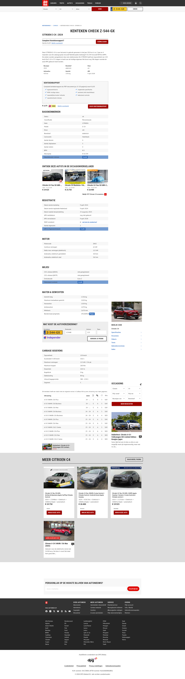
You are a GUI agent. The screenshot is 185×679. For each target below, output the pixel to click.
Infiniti (66, 637)
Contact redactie (95, 607)
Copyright (76, 610)
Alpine (47, 623)
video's (113, 339)
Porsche (105, 637)
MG (85, 644)
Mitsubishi (106, 623)
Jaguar (66, 640)
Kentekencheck (46, 25)
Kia (65, 644)
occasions (115, 336)
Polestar (105, 635)
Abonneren (77, 605)
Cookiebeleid (69, 666)
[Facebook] (47, 611)
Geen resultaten (127, 404)
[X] (55, 611)
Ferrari (66, 626)
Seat (123, 621)
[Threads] (63, 611)
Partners (127, 613)
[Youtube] (70, 611)
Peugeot (105, 633)
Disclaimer (76, 613)
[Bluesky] (59, 611)
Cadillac (48, 635)
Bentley (47, 630)
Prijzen (92, 314)
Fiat (65, 628)
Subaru (124, 628)
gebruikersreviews (118, 346)
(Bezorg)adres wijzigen (115, 610)
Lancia (86, 623)
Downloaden (102, 42)
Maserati (86, 635)
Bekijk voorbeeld (57, 43)
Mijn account (129, 605)
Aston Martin (49, 626)
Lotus (85, 630)
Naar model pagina (134, 459)
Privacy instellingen (95, 666)
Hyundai (67, 635)
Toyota (124, 635)
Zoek (100, 9)
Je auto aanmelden (96, 613)
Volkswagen (126, 637)
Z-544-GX (55, 25)
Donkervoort (68, 621)
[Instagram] (51, 611)
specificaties (116, 332)
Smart (124, 626)
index (113, 349)
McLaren (86, 640)
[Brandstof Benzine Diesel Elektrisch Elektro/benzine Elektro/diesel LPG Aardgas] (134, 399)
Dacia (47, 644)
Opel (104, 630)
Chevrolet (48, 637)
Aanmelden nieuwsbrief (98, 605)
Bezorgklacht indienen (115, 607)
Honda (66, 633)
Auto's (70, 3)
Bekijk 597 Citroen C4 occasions (93, 194)
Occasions (80, 3)
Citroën (47, 640)
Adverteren (76, 607)
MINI (104, 621)
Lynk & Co (87, 633)
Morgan (105, 626)
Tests (62, 3)
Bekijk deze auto (54, 512)
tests (113, 342)
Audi (46, 628)
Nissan (105, 628)
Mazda (86, 637)
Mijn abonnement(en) (115, 613)
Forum (98, 3)
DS (65, 623)
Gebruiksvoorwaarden (132, 610)
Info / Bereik (129, 607)
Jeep (65, 642)
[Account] (136, 3)
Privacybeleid (81, 666)
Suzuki (124, 630)
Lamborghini (88, 621)
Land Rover (87, 626)
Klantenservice (112, 605)
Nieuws (53, 3)
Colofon (93, 610)
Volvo (124, 640)
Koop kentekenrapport (98, 106)
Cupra (47, 642)
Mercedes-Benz (89, 642)
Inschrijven (133, 588)
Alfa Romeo (49, 621)
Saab (104, 644)
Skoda (124, 623)
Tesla (123, 633)
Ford (65, 630)
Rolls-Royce (107, 642)
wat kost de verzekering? (89, 222)
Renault (105, 640)
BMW (47, 633)
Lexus (85, 628)
